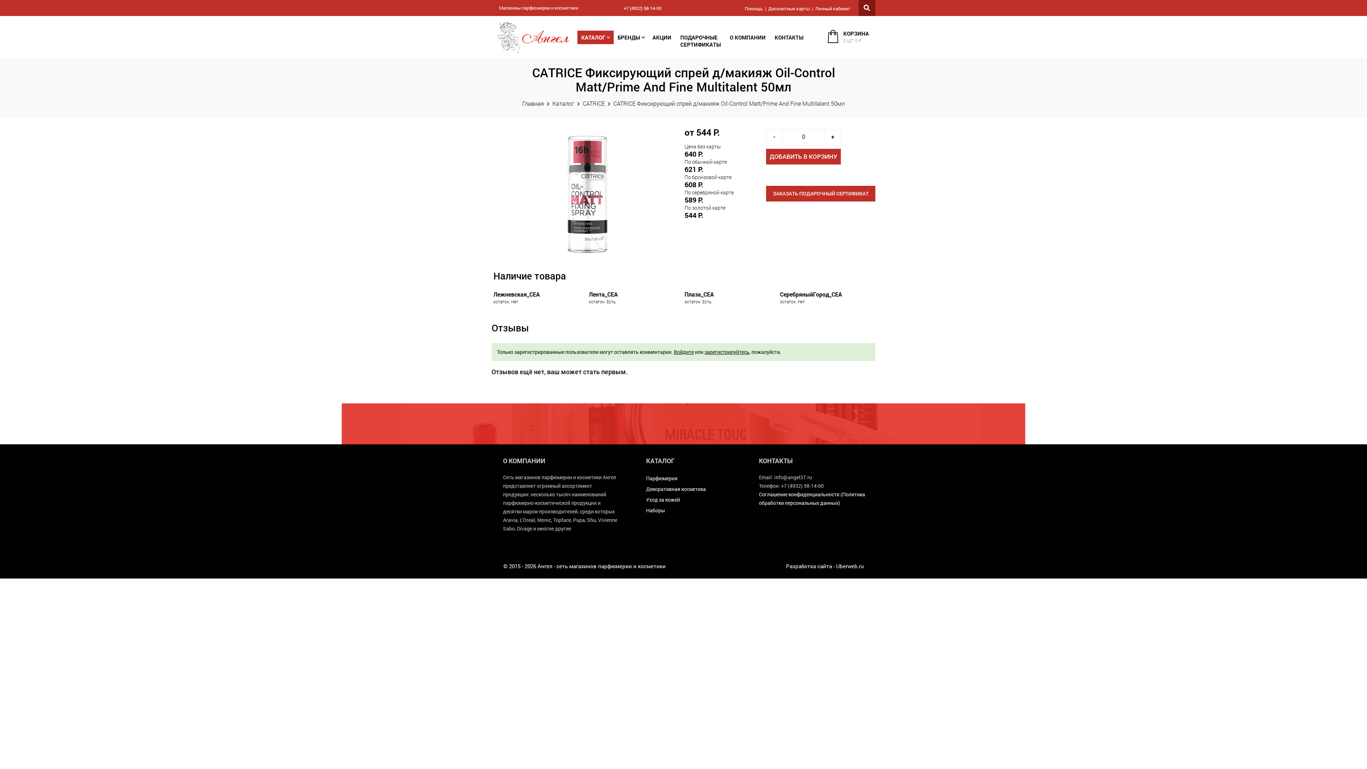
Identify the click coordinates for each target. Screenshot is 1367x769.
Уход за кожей (663, 499)
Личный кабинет (832, 8)
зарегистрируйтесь (727, 352)
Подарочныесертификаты (700, 41)
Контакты (789, 37)
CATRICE (594, 103)
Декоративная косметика (676, 489)
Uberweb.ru (850, 566)
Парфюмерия (661, 478)
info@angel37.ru (793, 477)
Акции (662, 37)
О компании (748, 37)
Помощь (754, 8)
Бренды (629, 37)
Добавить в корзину (803, 156)
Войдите (684, 352)
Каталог (593, 37)
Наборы (655, 510)
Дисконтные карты (789, 8)
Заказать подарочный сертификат (821, 193)
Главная (533, 103)
